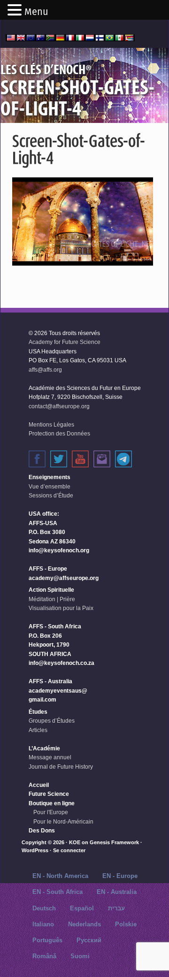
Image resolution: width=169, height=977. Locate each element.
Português (47, 940)
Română (44, 956)
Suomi (80, 956)
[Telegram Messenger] (123, 458)
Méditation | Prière (52, 599)
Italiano (43, 924)
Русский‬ (89, 940)
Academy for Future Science (64, 342)
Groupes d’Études (52, 720)
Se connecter (69, 850)
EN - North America (60, 875)
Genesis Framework (114, 842)
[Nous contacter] (101, 458)
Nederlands (84, 924)
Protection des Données (59, 433)
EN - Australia (117, 891)
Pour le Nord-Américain (63, 821)
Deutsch (44, 908)
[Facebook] (37, 458)
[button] (16, 10)
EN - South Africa (57, 891)
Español (82, 908)
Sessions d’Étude (51, 495)
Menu (36, 11)
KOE (74, 842)
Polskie (126, 924)
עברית (116, 908)
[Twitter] (58, 458)
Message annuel (50, 757)
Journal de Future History (61, 766)
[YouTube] (80, 458)
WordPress (35, 850)
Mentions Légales (51, 424)
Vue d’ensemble (49, 486)
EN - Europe (120, 875)
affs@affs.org (45, 369)
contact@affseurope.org (59, 406)
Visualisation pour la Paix (61, 608)
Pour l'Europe (50, 812)
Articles (38, 730)
